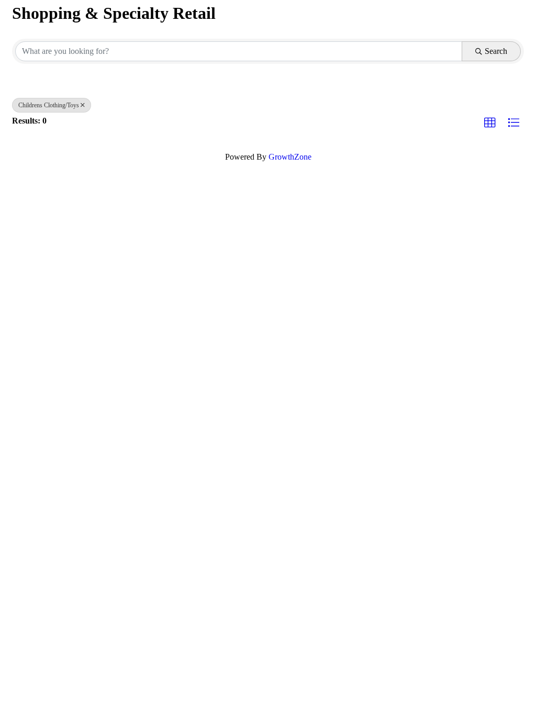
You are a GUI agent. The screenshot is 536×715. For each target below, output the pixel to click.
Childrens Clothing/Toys (48, 105)
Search (496, 51)
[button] (489, 123)
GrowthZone (290, 156)
